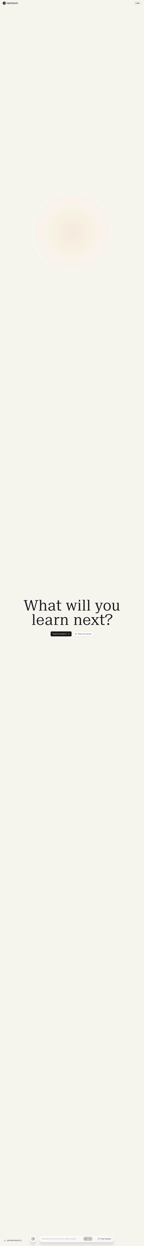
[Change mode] (90, 1239)
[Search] (85, 1239)
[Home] (33, 1238)
